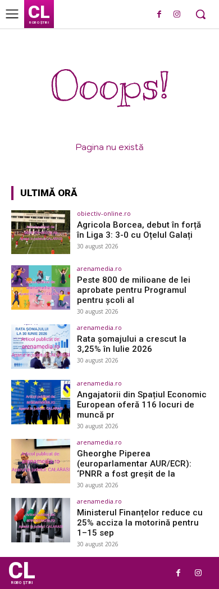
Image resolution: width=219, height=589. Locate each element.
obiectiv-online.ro (104, 213)
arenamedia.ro (99, 268)
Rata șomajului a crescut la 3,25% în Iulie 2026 (131, 344)
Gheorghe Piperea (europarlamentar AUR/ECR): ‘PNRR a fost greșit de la (134, 463)
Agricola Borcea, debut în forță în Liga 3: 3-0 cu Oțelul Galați (139, 230)
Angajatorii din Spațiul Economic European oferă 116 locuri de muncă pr (142, 404)
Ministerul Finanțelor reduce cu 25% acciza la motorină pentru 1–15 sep (140, 523)
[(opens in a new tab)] (40, 232)
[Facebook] (159, 15)
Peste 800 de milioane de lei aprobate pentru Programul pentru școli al (133, 290)
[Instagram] (176, 15)
